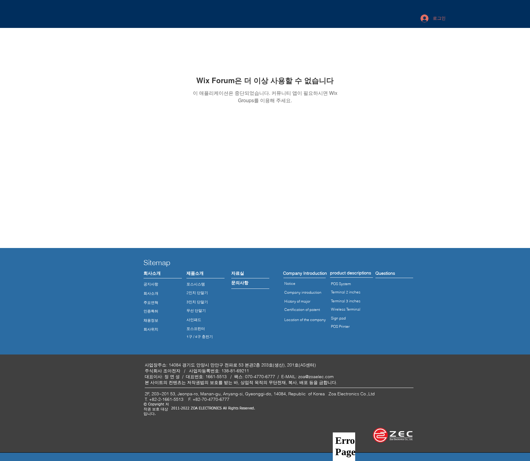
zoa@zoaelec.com (316, 376)
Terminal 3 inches (345, 301)
